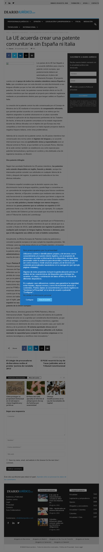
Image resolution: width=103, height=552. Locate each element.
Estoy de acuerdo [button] (44, 299)
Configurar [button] (29, 300)
